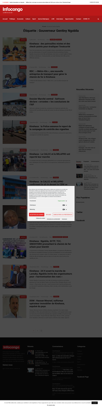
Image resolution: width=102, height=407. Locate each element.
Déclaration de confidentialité (53, 219)
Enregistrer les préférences (63, 214)
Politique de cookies (40, 218)
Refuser (48, 214)
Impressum (64, 219)
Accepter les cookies (36, 214)
